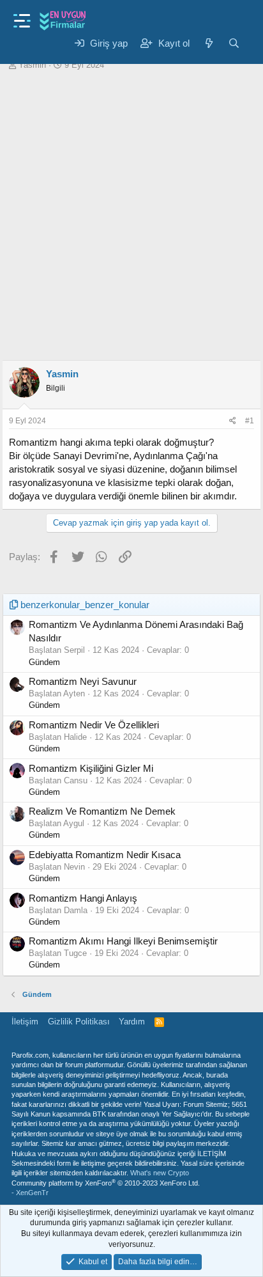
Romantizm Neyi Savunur (83, 681)
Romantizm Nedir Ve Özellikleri (94, 724)
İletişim (24, 1021)
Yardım (132, 1021)
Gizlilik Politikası (79, 1021)
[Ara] (234, 43)
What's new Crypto (159, 1173)
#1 (249, 420)
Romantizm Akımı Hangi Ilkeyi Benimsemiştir (123, 941)
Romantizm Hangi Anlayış (83, 898)
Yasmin (32, 65)
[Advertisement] (131, 215)
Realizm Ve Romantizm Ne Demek (102, 811)
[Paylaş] (233, 421)
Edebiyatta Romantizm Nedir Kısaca (105, 854)
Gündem (44, 662)
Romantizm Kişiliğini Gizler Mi (91, 768)
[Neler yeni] (208, 43)
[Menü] (22, 17)
